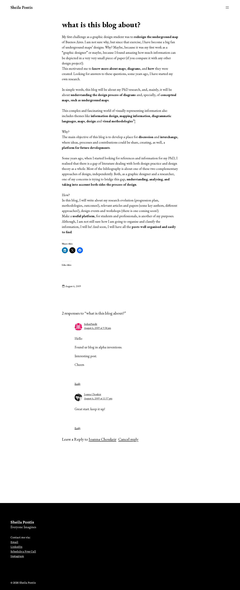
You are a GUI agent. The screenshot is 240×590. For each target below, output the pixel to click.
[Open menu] (227, 7)
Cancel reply (128, 439)
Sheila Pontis (21, 7)
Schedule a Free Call (23, 551)
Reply (77, 383)
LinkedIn (16, 546)
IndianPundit (90, 324)
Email (14, 542)
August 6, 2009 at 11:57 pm (98, 398)
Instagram (17, 556)
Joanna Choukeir (92, 394)
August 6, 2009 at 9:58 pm (97, 328)
